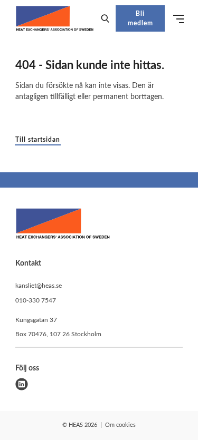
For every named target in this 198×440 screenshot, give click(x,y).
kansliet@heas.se (38, 285)
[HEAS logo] (62, 225)
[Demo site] (54, 18)
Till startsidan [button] (37, 139)
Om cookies (120, 425)
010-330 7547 (35, 300)
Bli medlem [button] (140, 18)
